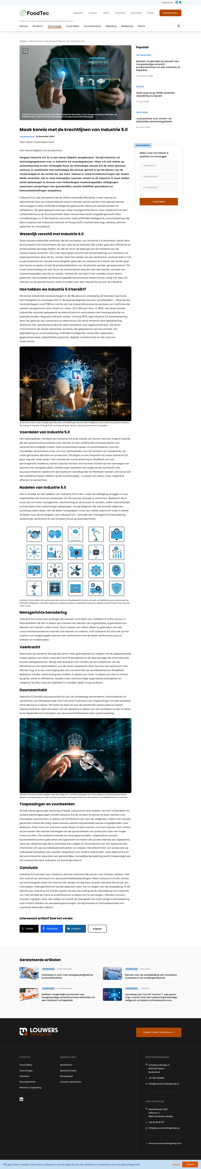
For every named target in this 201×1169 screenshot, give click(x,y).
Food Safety (72, 26)
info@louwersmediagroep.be (164, 1128)
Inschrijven (159, 201)
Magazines (78, 13)
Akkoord (190, 1164)
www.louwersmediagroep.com (164, 1143)
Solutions (38, 26)
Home (23, 41)
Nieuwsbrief (136, 13)
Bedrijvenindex (170, 13)
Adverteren (120, 13)
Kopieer (97, 928)
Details (176, 1164)
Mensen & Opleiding (30, 1087)
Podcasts (93, 13)
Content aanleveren (70, 1081)
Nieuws (24, 26)
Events (151, 13)
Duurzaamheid (92, 26)
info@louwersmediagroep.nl (163, 1083)
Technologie (54, 26)
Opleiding (110, 26)
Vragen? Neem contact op (157, 1032)
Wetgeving (127, 26)
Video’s (106, 13)
